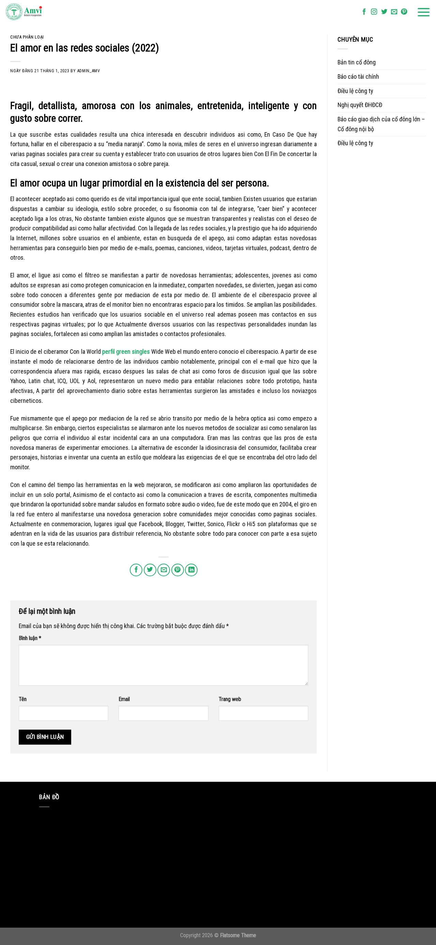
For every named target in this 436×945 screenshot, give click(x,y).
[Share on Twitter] (150, 570)
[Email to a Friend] (163, 570)
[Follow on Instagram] (374, 12)
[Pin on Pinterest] (177, 570)
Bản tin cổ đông (357, 62)
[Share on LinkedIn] (191, 570)
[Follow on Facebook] (364, 12)
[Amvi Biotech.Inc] (39, 12)
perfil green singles (126, 351)
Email (124, 699)
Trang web (230, 699)
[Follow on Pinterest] (404, 12)
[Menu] (424, 12)
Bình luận (30, 638)
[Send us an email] (394, 12)
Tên (23, 699)
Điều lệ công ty (355, 90)
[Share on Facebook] (136, 570)
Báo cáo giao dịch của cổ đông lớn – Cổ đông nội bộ (381, 124)
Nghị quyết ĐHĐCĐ (360, 104)
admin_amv (88, 70)
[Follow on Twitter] (384, 12)
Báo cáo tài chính (358, 76)
